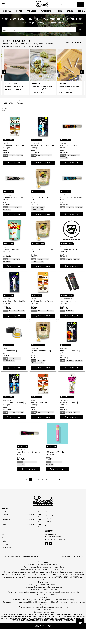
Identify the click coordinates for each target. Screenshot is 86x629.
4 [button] (42, 479)
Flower (18, 11)
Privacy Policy (67, 557)
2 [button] (34, 479)
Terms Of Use (78, 557)
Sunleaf (5, 348)
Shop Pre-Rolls (66, 92)
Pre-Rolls (31, 11)
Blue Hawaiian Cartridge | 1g (42, 145)
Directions (6, 547)
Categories (50, 515)
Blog (4, 537)
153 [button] (55, 479)
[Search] (80, 4)
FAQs (4, 541)
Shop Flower (38, 92)
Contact (5, 544)
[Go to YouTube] (50, 543)
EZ (46, 450)
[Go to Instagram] (46, 543)
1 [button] (30, 479)
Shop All (7, 11)
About (4, 534)
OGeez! (5, 143)
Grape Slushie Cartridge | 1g (14, 301)
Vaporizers (46, 11)
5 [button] (46, 479)
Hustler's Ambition (66, 299)
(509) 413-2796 (50, 534)
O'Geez (5, 247)
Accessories (11, 83)
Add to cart (15, 163)
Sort (18, 101)
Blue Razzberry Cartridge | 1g (14, 402)
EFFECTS (48, 522)
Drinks (70, 11)
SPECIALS (48, 525)
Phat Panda (64, 247)
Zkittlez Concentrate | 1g (41, 351)
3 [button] (38, 479)
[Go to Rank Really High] (43, 625)
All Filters (9, 103)
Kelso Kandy (35, 143)
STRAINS (48, 518)
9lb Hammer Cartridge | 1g (13, 145)
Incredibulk (35, 195)
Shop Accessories (13, 90)
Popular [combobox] (20, 103)
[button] (3, 4)
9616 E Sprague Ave (53, 537)
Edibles (58, 11)
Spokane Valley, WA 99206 (56, 539)
